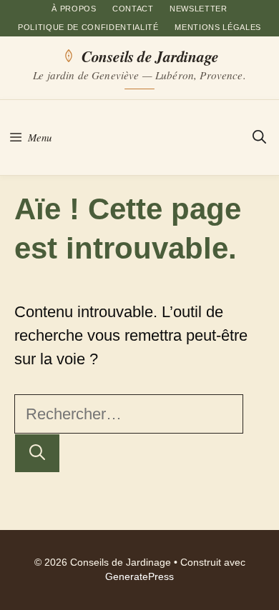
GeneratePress (139, 576)
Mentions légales (218, 27)
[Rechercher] (37, 453)
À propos (74, 8)
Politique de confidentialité (88, 27)
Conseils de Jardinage (150, 55)
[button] (259, 137)
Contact (133, 8)
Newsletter (198, 8)
